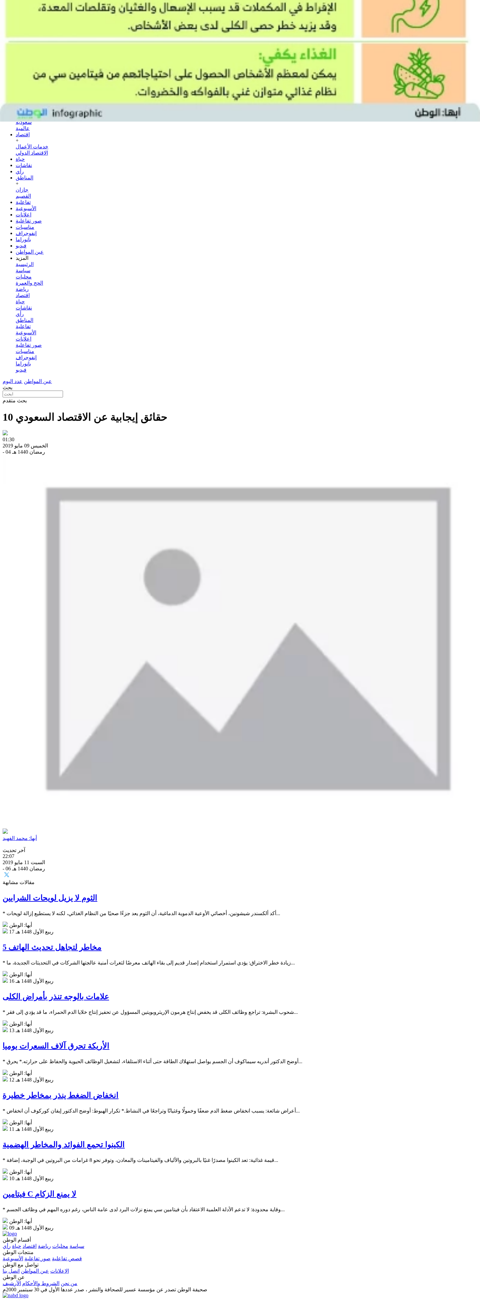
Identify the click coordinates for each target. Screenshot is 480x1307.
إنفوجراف (26, 233)
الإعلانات (59, 1271)
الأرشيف (12, 1283)
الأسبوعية (26, 208)
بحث (7, 387)
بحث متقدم (15, 400)
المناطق (24, 177)
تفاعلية (23, 202)
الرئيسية (25, 264)
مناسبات (25, 227)
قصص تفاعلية (67, 1258)
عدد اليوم (13, 381)
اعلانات (23, 214)
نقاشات (24, 165)
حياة (20, 159)
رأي (20, 171)
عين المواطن (30, 252)
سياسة (23, 270)
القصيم (23, 196)
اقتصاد (23, 134)
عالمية (23, 128)
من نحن (69, 1283)
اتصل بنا (11, 1271)
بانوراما (23, 239)
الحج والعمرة (29, 283)
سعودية (24, 122)
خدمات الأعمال (32, 146)
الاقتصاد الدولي (32, 153)
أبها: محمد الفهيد (20, 838)
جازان (22, 190)
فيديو (21, 245)
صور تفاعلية (29, 221)
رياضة (22, 289)
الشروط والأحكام (40, 1283)
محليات (24, 276)
